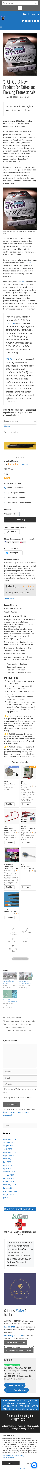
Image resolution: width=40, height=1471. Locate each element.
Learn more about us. (9, 1458)
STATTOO (28, 262)
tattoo (28, 1024)
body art (18, 1021)
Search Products (13, 933)
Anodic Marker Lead (15, 487)
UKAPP (27, 1406)
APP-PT (35, 1406)
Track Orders (13, 941)
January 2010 (9, 1188)
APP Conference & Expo (21, 1403)
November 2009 (10, 1191)
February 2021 (9, 1158)
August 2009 (8, 1194)
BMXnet (6, 1409)
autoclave (10, 1021)
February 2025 (9, 1152)
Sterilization (16, 1017)
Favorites (26, 941)
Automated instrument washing (10, 1000)
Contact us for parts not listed (18, 1350)
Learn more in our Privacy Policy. (13, 1456)
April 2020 (7, 1168)
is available (13, 1335)
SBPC (3, 1406)
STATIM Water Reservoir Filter (18, 1030)
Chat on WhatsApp (12, 1365)
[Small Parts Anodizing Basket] (28, 855)
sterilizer (21, 1024)
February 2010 (9, 1184)
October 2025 (9, 1142)
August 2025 (8, 1145)
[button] (20, 8)
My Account (26, 932)
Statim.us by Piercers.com (30, 17)
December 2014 (10, 1181)
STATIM (10, 359)
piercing (26, 1021)
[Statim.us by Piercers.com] (3, 17)
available (15, 1342)
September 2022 (10, 1155)
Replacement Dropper (16, 498)
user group (14, 1385)
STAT (20, 1310)
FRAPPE (10, 1406)
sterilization (12, 1024)
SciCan (28, 1425)
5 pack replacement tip (16, 493)
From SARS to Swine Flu (15, 1027)
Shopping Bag (13, 950)
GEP (21, 1406)
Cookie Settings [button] (20, 1468)
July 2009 (7, 1197)
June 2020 (7, 1165)
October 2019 (9, 1171)
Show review (9, 598)
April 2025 (7, 1149)
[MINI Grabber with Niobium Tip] (28, 816)
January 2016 (9, 1178)
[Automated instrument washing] (10, 994)
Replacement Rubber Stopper (19, 503)
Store (6, 432)
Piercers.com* (32, 1428)
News (8, 1017)
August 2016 (8, 1175)
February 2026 (9, 1139)
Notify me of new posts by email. (19, 1097)
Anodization (16, 432)
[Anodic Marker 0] (20, 445)
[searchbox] (20, 3)
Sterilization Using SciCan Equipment (25, 982)
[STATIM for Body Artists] (10, 976)
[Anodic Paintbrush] (11, 899)
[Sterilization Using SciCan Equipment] (26, 976)
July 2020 (7, 1162)
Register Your (16, 1390)
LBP (17, 1406)
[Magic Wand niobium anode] (11, 816)
